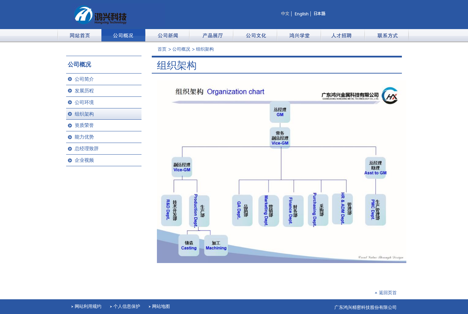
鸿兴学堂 (299, 35)
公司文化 (255, 35)
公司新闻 (167, 35)
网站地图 (161, 306)
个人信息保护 (126, 306)
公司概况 (123, 35)
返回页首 (388, 292)
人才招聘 (343, 35)
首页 (162, 49)
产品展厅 (211, 35)
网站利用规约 (88, 306)
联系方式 (387, 35)
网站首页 (79, 35)
